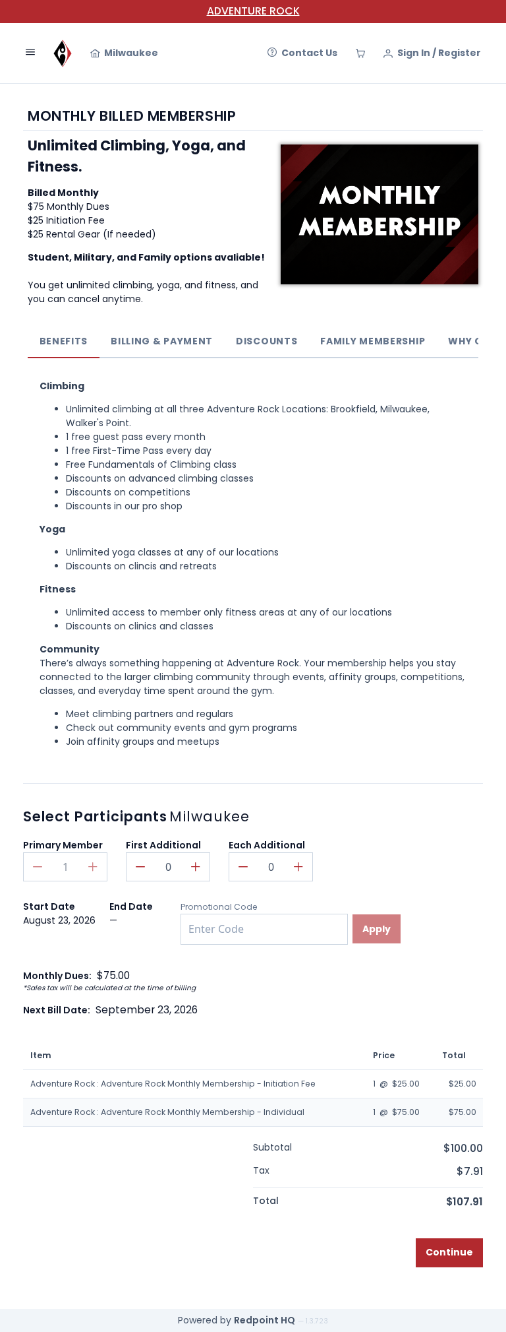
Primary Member (63, 845)
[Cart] (360, 53)
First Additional (163, 845)
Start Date (49, 906)
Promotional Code (219, 906)
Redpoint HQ (264, 1320)
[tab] (63, 341)
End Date (131, 906)
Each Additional (267, 845)
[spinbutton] (168, 867)
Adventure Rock (253, 10)
